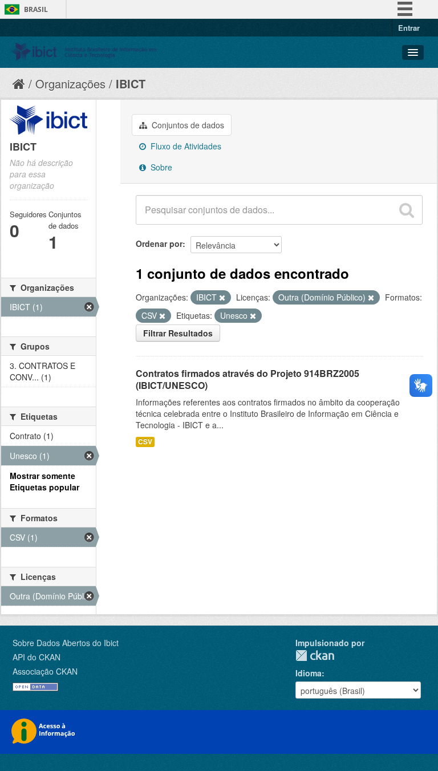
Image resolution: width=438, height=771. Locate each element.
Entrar (409, 27)
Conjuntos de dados (186, 125)
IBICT (130, 83)
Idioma (308, 673)
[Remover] (222, 297)
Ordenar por (159, 243)
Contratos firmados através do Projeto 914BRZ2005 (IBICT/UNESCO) (247, 379)
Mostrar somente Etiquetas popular (44, 481)
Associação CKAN (45, 671)
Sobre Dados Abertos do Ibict (66, 642)
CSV (145, 442)
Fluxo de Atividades (184, 146)
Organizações (70, 83)
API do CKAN (36, 657)
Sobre (160, 167)
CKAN (314, 656)
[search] (406, 209)
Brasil (36, 9)
